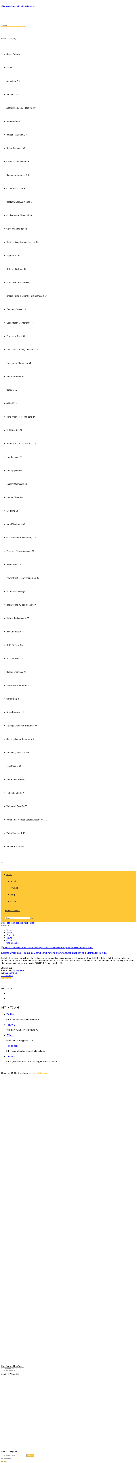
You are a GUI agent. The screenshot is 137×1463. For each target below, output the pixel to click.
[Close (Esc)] (2, 1458)
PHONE (10, 1024)
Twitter (10, 1014)
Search (30, 1455)
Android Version (12, 910)
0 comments (7, 975)
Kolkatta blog (17, 970)
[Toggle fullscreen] (7, 1458)
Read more (6, 978)
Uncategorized (10, 973)
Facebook (12, 1045)
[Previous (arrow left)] (2, 1461)
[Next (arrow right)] (5, 1461)
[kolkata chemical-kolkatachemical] (18, 6)
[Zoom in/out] (10, 1458)
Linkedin (10, 1056)
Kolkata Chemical (40, 1073)
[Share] (5, 1458)
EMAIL (10, 1035)
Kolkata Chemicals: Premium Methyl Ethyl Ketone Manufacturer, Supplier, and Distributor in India (54, 952)
